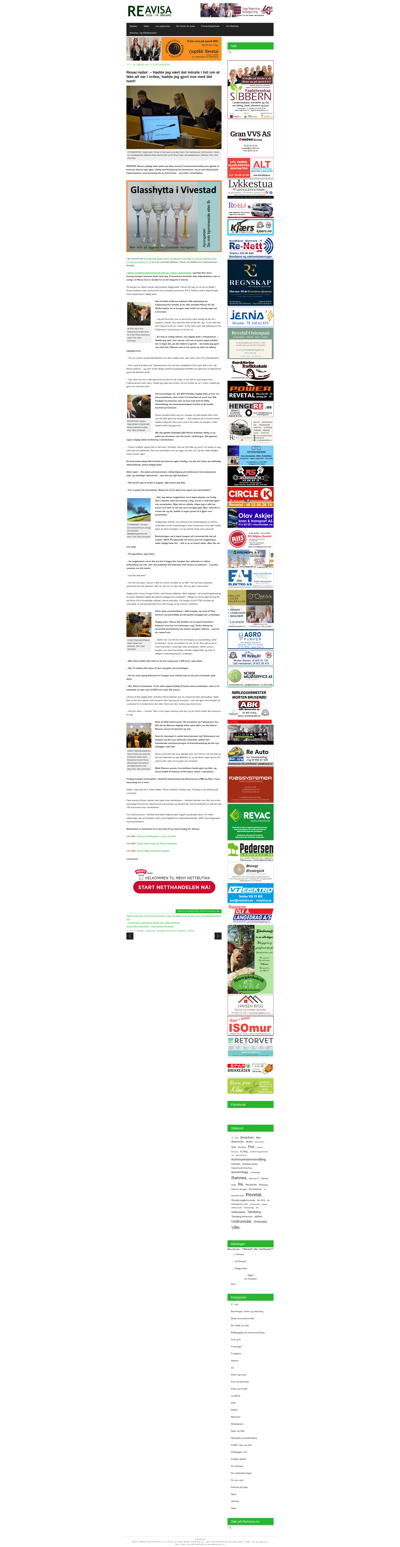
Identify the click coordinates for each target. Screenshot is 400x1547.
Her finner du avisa (185, 26)
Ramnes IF (254, 1178)
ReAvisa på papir (239, 1189)
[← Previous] (129, 936)
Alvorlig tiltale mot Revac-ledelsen (153, 850)
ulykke (258, 1216)
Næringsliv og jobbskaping (244, 1438)
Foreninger (236, 1346)
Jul (232, 1155)
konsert (235, 1163)
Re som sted (237, 1480)
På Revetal (240, 1261)
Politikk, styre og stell (241, 1445)
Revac (191, 931)
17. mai (234, 1138)
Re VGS (261, 1200)
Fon (251, 1147)
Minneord (235, 1417)
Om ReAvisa (232, 26)
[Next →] (218, 936)
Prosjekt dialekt (238, 1459)
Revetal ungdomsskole (243, 1200)
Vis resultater (250, 1278)
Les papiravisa (162, 26)
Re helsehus (255, 1189)
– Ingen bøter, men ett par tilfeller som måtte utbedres (153, 922)
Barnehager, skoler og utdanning (247, 1311)
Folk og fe (236, 1339)
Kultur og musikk (239, 1388)
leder (233, 1403)
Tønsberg (254, 1212)
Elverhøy (242, 1147)
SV (257, 1208)
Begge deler (241, 1268)
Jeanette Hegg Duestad (259, 1152)
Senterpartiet (255, 1204)
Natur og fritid (237, 1431)
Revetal (253, 1194)
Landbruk (235, 1396)
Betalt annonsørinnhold (242, 1318)
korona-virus (249, 1163)
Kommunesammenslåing (248, 1159)
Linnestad (150, 931)
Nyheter (133, 26)
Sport (233, 1494)
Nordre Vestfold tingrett (172, 931)
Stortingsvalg (249, 1208)
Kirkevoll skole (241, 1155)
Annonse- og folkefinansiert (143, 33)
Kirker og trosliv (238, 1374)
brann (140, 931)
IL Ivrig (244, 1151)
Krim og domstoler (188, 911)
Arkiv (233, 1284)
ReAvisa (263, 1184)
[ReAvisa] (149, 16)
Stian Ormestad (161, 64)
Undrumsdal (241, 1221)
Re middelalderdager (241, 1473)
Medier (234, 1410)
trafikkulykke (238, 1212)
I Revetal (239, 1254)
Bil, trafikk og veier (240, 1325)
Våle (235, 1227)
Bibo (258, 1137)
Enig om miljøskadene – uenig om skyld (156, 836)
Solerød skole (236, 1208)
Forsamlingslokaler (210, 26)
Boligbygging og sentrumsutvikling (248, 1332)
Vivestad (260, 1221)
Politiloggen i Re (210, 911)
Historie (234, 1360)
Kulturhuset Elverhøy (241, 1168)
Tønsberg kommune (241, 1216)
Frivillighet (236, 1353)
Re (240, 1184)
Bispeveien (237, 1141)
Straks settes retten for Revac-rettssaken (157, 843)
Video (146, 26)
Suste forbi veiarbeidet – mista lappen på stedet (150, 926)
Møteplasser (237, 1424)
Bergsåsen (247, 1137)
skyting (264, 1204)
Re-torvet (251, 1184)
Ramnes (238, 1177)
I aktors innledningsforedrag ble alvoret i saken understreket (158, 273)
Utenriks (235, 1501)
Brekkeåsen (259, 1142)
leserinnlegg (239, 1172)
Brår (233, 1147)
